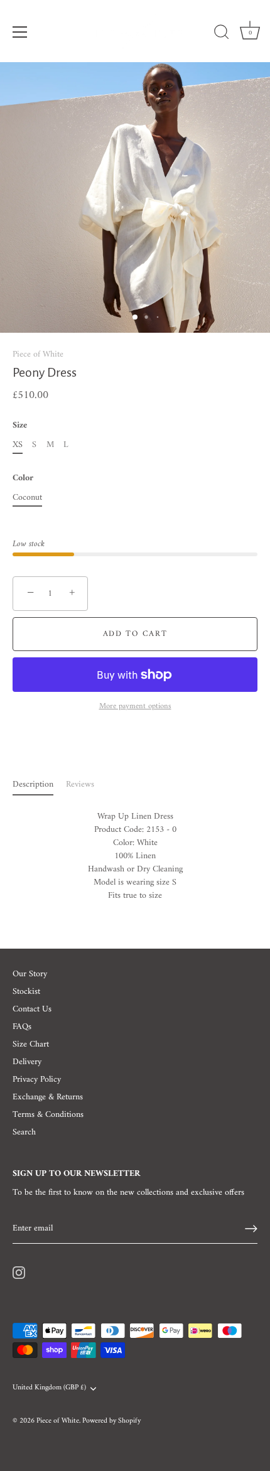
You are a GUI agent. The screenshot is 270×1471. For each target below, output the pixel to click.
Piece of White (38, 354)
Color (23, 478)
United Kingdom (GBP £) (49, 1388)
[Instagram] (19, 1272)
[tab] (39, 784)
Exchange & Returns (48, 1097)
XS (18, 445)
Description (33, 784)
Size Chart (31, 1044)
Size (20, 426)
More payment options (135, 706)
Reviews (80, 784)
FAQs (22, 1027)
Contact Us (32, 1009)
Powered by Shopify (111, 1421)
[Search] (221, 34)
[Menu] (20, 32)
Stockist (26, 992)
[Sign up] (251, 1228)
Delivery (27, 1062)
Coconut (27, 498)
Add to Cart (135, 634)
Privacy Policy (37, 1079)
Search (24, 1132)
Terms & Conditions (48, 1115)
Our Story (30, 974)
